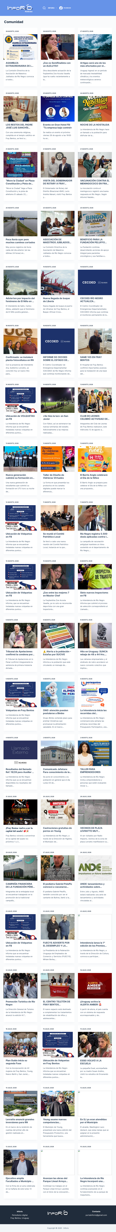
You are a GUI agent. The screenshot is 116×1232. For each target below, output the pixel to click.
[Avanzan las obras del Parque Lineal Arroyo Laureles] (58, 1162)
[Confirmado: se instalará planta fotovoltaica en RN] (20, 341)
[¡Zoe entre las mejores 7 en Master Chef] (58, 576)
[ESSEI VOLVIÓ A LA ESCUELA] (95, 1044)
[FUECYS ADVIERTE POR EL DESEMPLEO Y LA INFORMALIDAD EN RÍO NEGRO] (58, 927)
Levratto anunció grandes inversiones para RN (20, 1121)
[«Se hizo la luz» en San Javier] (58, 400)
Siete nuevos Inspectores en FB (94, 594)
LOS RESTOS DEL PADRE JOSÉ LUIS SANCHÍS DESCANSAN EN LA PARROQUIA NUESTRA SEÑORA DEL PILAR (19, 126)
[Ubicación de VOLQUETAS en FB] (20, 400)
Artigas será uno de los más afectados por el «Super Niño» (93, 64)
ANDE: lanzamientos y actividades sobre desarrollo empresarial (92, 885)
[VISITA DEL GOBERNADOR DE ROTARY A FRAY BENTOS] (58, 164)
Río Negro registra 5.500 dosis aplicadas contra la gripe (94, 535)
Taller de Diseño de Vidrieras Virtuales (53, 476)
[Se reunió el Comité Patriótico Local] (58, 518)
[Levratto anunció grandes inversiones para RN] (20, 1103)
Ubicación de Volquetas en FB (19, 535)
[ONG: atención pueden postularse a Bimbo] (58, 694)
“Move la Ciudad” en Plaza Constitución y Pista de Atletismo (20, 182)
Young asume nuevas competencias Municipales (54, 1121)
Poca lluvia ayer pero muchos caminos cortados (20, 241)
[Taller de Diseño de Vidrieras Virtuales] (58, 459)
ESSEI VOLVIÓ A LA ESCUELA (91, 1062)
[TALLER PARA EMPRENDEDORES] (95, 753)
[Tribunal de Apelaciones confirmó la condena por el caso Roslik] (20, 635)
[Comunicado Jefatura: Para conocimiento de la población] (58, 753)
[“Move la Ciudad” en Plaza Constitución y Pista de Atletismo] (20, 164)
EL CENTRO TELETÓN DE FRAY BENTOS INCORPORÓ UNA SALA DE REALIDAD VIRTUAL (56, 1003)
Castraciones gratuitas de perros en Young (57, 829)
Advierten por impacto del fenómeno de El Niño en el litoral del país (20, 300)
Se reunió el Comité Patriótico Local (53, 535)
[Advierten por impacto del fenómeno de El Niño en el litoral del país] (20, 282)
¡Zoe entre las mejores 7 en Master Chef (56, 594)
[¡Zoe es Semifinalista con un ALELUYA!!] (58, 47)
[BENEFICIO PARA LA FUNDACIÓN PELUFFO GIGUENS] (95, 223)
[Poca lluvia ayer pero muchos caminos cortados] (20, 223)
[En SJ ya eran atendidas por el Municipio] (95, 1103)
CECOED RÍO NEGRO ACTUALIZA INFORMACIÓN (91, 300)
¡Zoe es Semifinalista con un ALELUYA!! (57, 64)
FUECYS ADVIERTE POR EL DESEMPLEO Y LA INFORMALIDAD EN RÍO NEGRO (56, 944)
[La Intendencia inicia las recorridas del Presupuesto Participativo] (95, 694)
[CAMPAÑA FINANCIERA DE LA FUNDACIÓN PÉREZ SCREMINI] (20, 868)
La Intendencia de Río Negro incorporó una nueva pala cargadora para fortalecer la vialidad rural (94, 1180)
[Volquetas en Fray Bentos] (20, 694)
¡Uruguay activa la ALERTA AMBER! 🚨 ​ (91, 1003)
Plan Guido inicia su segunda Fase (16, 1062)
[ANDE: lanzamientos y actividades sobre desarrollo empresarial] (95, 868)
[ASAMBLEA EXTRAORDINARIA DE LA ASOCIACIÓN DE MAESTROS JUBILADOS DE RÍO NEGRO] (20, 47)
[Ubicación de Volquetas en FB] (20, 518)
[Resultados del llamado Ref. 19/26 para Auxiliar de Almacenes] (20, 753)
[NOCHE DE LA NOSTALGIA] (95, 109)
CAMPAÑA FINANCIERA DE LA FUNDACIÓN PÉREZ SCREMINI (20, 885)
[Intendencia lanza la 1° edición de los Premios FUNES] (95, 927)
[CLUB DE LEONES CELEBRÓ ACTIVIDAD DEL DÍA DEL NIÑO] (95, 400)
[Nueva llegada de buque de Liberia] (58, 282)
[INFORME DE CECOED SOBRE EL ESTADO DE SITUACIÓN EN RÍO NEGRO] (58, 341)
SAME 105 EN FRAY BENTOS (91, 358)
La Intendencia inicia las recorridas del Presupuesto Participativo (94, 712)
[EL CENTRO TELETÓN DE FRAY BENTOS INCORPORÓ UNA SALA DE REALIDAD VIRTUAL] (58, 985)
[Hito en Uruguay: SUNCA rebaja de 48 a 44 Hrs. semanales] (95, 635)
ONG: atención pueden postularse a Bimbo (55, 712)
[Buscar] (44, 8)
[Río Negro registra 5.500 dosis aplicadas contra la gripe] (95, 518)
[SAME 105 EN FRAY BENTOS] (95, 341)
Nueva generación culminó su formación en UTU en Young (19, 476)
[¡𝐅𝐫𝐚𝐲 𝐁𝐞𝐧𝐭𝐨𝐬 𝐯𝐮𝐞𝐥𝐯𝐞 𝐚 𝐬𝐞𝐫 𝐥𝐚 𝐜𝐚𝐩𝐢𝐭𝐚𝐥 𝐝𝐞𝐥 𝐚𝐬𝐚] (20, 812)
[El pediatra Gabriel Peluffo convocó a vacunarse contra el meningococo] (58, 868)
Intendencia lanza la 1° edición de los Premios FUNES (92, 944)
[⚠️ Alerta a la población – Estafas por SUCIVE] (58, 635)
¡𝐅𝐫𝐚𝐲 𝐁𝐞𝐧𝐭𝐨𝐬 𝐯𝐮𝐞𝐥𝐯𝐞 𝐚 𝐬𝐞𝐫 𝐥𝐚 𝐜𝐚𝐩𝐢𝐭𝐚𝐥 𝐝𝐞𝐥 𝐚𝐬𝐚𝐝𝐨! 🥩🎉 (19, 829)
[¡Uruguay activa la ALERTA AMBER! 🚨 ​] (95, 985)
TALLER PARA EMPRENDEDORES (90, 771)
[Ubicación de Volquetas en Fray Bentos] (58, 1044)
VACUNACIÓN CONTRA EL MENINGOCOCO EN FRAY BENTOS (94, 182)
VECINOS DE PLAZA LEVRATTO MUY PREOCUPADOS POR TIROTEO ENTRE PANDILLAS (91, 829)
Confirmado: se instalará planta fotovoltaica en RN (20, 358)
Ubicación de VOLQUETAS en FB (20, 417)
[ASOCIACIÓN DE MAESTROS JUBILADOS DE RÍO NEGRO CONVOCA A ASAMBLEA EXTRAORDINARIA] (58, 223)
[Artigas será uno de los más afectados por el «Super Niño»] (95, 47)
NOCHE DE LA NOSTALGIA (94, 124)
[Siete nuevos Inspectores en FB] (95, 576)
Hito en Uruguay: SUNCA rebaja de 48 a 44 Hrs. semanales (94, 653)
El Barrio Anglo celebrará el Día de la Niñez (94, 476)
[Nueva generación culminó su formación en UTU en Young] (20, 459)
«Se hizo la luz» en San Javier (55, 417)
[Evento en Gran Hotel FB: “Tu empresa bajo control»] (58, 109)
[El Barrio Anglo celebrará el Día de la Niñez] (95, 459)
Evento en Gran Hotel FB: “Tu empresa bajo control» (57, 126)
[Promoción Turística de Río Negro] (20, 985)
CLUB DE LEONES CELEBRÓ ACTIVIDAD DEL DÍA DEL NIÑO (94, 417)
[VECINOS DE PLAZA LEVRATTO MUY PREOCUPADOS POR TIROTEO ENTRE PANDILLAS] (95, 812)
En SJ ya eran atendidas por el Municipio (93, 1121)
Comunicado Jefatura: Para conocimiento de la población (56, 771)
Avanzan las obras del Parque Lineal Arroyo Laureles (55, 1180)
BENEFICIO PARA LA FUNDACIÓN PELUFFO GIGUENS (92, 241)
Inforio (51, 8)
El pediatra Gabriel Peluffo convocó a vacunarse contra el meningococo (57, 885)
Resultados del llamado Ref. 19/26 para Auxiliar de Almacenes (20, 771)
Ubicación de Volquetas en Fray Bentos (56, 1062)
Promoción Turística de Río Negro (20, 1003)
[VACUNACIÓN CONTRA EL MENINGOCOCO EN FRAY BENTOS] (95, 164)
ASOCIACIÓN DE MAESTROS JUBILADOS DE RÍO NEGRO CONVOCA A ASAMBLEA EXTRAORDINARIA (57, 241)
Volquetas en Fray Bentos (20, 710)
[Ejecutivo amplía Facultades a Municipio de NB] (20, 1162)
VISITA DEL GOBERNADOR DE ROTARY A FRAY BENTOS (57, 182)
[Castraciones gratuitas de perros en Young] (58, 812)
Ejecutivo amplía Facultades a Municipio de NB (20, 1180)
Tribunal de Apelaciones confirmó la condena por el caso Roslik (19, 653)
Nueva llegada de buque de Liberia (56, 300)
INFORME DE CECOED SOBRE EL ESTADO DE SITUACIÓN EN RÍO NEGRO (55, 359)
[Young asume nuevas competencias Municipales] (58, 1103)
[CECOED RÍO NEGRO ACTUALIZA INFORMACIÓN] (95, 282)
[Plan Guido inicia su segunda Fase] (20, 1044)
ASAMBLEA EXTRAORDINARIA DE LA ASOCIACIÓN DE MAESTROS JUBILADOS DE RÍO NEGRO (19, 64)
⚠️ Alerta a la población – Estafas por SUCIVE (57, 653)
